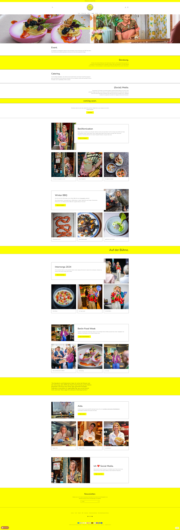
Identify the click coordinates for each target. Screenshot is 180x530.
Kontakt (79, 512)
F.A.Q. (76, 512)
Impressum (86, 512)
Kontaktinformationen (108, 524)
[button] (52, 7)
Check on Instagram (83, 138)
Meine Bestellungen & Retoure (103, 512)
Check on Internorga (60, 274)
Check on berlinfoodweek (84, 336)
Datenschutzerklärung (93, 512)
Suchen (72, 512)
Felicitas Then (74, 524)
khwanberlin (83, 198)
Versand (98, 524)
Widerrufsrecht (84, 524)
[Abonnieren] (98, 501)
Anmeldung (90, 112)
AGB (82, 512)
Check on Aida (82, 414)
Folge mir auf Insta (99, 474)
